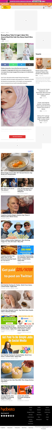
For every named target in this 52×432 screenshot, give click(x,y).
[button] (47, 4)
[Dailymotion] (44, 8)
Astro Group (44, 428)
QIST (3, 40)
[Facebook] (44, 6)
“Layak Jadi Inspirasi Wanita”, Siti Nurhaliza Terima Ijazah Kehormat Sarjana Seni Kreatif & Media (43, 106)
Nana (37, 75)
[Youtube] (11, 416)
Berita (7, 32)
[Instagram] (45, 6)
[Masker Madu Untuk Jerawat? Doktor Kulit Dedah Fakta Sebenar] (43, 63)
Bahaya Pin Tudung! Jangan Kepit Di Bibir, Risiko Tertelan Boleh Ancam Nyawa (43, 118)
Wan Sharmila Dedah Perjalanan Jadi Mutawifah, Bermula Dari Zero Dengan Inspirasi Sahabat (43, 93)
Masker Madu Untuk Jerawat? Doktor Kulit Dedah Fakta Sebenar (42, 72)
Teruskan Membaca (17, 136)
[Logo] (4, 4)
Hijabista (3, 32)
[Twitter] (47, 6)
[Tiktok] (8, 416)
